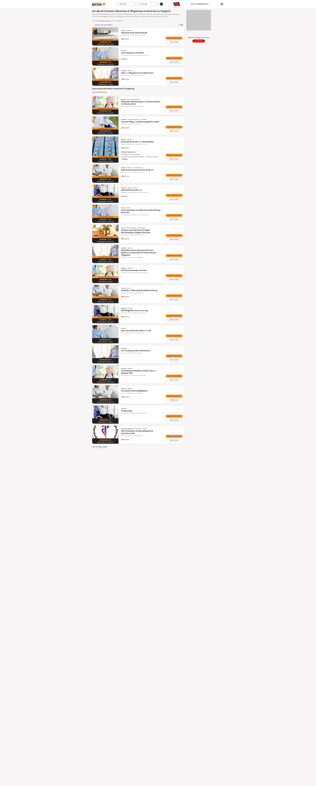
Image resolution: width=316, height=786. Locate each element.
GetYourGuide (103, 92)
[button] (174, 38)
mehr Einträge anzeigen (99, 447)
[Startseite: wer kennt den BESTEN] (99, 4)
